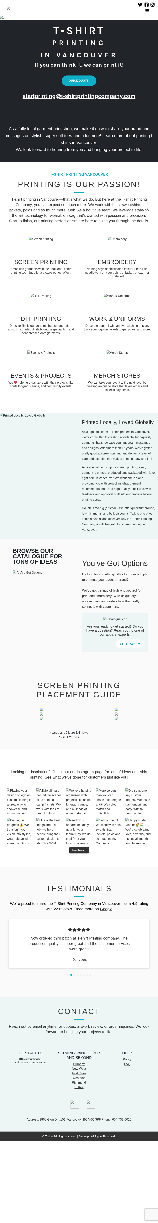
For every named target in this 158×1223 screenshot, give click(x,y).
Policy (127, 1059)
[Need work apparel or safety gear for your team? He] (79, 831)
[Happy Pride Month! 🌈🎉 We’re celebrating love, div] (138, 831)
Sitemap (84, 1136)
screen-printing (111, 453)
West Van (79, 1078)
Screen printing (41, 262)
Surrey (78, 1087)
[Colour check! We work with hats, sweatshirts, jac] (109, 831)
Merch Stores (117, 375)
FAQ (127, 1064)
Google (106, 909)
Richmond (79, 1082)
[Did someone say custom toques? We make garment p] (138, 801)
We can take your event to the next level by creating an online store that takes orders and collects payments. (117, 386)
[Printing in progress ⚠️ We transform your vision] (20, 831)
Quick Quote (79, 80)
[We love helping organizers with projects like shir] (79, 801)
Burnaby (79, 1064)
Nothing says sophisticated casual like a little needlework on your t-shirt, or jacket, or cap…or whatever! (117, 272)
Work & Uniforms (117, 319)
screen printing (127, 467)
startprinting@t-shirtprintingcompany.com (79, 96)
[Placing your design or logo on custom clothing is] (20, 801)
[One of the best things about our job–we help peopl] (49, 831)
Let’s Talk (128, 643)
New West (79, 1068)
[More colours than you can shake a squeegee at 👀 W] (109, 801)
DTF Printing (41, 319)
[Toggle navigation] (147, 11)
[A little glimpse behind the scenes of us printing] (49, 801)
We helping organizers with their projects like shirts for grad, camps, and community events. (40, 384)
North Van (79, 1073)
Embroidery (117, 262)
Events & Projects (41, 375)
